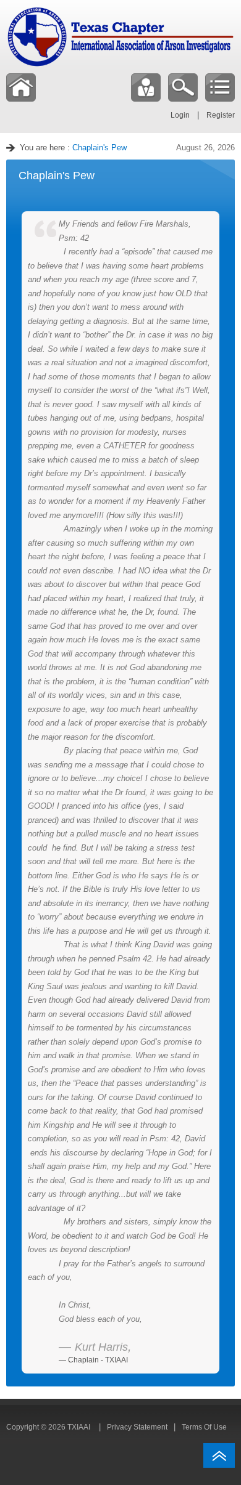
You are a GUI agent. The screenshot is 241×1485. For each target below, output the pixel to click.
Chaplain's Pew (99, 147)
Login (180, 115)
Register (220, 115)
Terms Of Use (204, 1427)
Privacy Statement (137, 1427)
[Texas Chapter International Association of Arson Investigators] (120, 36)
